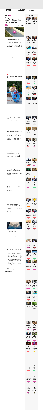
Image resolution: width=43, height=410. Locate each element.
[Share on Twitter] (22, 25)
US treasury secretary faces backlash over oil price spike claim (28, 255)
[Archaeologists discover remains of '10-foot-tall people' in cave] (34, 281)
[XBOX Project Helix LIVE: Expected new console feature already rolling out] (28, 128)
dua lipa (28, 392)
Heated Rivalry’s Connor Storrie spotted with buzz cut (28, 225)
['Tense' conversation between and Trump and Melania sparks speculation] (28, 117)
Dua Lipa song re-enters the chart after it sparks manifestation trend (28, 389)
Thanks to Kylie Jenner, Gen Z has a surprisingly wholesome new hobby (28, 378)
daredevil (6, 271)
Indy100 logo (21, 10)
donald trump (34, 54)
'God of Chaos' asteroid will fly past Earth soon (34, 82)
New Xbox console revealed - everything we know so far (34, 307)
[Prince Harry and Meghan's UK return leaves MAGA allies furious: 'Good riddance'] (28, 18)
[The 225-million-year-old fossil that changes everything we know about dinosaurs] (34, 363)
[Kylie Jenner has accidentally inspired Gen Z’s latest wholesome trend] (28, 374)
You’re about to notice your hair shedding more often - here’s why (28, 326)
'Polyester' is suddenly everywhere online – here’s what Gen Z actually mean (34, 348)
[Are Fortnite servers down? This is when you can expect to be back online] (28, 47)
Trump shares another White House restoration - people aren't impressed (28, 102)
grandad (9, 15)
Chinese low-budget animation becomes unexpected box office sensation (34, 389)
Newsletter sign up (32, 10)
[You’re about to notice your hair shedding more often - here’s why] (28, 322)
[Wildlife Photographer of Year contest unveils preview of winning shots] (34, 128)
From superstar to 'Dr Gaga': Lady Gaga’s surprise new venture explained (34, 378)
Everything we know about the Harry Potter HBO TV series (34, 337)
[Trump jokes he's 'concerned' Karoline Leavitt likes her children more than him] (34, 47)
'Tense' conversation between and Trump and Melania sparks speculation (28, 122)
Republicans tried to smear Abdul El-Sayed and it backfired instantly (34, 245)
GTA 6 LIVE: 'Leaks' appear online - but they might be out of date (34, 22)
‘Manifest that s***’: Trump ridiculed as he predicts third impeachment (28, 368)
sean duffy (34, 228)
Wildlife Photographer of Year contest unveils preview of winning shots (34, 133)
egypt (28, 94)
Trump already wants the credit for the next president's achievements (28, 63)
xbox (28, 176)
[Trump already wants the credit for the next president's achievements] (28, 58)
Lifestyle (6, 15)
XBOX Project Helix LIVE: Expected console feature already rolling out (28, 133)
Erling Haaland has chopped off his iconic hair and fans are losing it (28, 245)
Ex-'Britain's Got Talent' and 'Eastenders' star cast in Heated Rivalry (28, 337)
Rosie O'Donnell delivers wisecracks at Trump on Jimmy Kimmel (34, 41)
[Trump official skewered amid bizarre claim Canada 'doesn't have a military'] (34, 221)
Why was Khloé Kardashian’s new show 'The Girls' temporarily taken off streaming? (28, 286)
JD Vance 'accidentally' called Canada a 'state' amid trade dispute (28, 144)
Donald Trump (34, 94)
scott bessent (28, 258)
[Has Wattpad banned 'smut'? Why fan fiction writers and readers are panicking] (28, 37)
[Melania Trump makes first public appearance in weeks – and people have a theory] (34, 210)
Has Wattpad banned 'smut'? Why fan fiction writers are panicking (28, 41)
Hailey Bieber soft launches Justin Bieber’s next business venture (28, 184)
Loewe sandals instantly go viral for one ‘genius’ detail (34, 163)
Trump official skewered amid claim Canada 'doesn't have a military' (34, 225)
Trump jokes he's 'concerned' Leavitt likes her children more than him (34, 52)
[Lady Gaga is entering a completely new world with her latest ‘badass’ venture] (34, 374)
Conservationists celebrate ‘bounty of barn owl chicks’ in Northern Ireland (34, 174)
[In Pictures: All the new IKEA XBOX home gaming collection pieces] (28, 169)
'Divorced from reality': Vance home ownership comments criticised (28, 348)
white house (28, 217)
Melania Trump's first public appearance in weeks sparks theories (34, 214)
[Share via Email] (23, 25)
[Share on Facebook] (21, 25)
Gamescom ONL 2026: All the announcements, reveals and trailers (34, 122)
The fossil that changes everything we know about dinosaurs (34, 368)
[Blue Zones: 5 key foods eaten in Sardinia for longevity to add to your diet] (34, 404)
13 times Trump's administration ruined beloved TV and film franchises (28, 214)
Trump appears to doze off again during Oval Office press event (34, 63)
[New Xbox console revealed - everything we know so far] (34, 303)
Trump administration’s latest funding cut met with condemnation (34, 92)
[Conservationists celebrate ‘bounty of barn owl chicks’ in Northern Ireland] (34, 169)
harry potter (34, 340)
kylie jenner (28, 381)
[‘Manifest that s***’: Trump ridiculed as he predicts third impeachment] (28, 363)
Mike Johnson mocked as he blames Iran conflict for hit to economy (34, 102)
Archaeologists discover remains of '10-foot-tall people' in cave (34, 286)
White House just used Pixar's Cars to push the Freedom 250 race (28, 163)
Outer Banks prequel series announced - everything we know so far (34, 266)
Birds (34, 176)
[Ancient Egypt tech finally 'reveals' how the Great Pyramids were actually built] (28, 87)
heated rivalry (34, 329)
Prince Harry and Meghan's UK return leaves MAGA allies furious (28, 22)
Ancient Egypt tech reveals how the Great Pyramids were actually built (28, 92)
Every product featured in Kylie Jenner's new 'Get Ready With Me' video (34, 144)
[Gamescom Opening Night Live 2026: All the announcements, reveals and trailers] (34, 117)
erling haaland (28, 247)
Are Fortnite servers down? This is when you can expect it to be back (28, 52)
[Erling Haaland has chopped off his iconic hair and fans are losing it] (28, 240)
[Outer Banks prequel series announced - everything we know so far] (34, 261)
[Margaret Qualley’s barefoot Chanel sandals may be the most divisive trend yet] (28, 404)
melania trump (34, 217)
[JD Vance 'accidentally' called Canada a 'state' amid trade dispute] (28, 139)
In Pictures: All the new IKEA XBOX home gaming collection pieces (28, 173)
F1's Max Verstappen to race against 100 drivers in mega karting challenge (34, 184)
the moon (34, 258)
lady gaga (34, 381)
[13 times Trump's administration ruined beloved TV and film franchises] (28, 210)
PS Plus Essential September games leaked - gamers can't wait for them (34, 204)
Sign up (8, 74)
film (34, 392)
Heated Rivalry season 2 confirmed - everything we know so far (34, 326)
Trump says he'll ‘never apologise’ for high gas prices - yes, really (28, 82)
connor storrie (28, 228)
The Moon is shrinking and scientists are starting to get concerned (34, 255)
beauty (28, 329)
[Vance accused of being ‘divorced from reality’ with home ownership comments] (28, 343)
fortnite (28, 54)
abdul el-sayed (34, 247)
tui (8, 271)
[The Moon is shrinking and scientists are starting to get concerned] (34, 251)
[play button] (14, 32)
